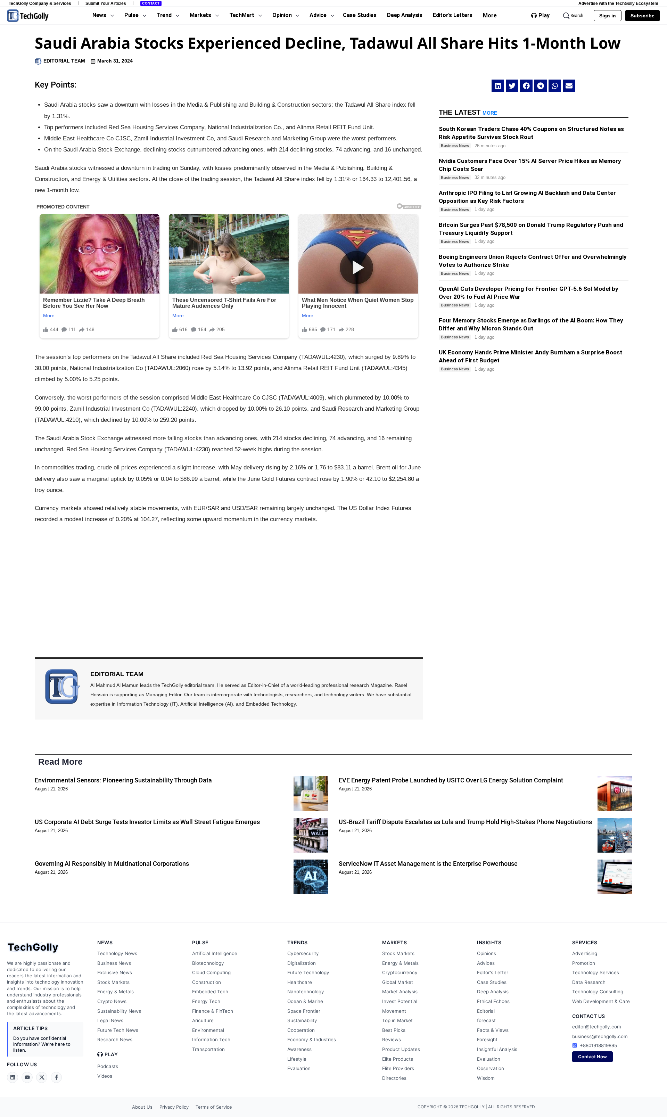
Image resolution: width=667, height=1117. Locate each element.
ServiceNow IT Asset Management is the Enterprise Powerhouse (428, 863)
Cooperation (301, 1030)
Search (576, 15)
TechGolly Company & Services (40, 3)
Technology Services (595, 972)
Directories (394, 1078)
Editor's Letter (492, 972)
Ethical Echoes (493, 1001)
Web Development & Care (601, 1001)
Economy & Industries (311, 1039)
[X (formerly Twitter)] (41, 1077)
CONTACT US (588, 1016)
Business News (114, 963)
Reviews (391, 1039)
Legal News (110, 1020)
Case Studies (492, 982)
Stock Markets (113, 982)
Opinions (486, 953)
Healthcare (299, 982)
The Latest (468, 112)
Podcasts (107, 1066)
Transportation (208, 1049)
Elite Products (397, 1059)
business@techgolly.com (600, 1036)
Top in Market (397, 1020)
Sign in (607, 15)
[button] (498, 86)
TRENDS (297, 942)
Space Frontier (303, 1011)
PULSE (200, 942)
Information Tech (211, 1039)
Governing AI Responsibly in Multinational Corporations (112, 863)
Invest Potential (399, 1001)
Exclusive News (114, 972)
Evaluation (299, 1068)
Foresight (487, 1039)
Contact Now (592, 1056)
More (490, 15)
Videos (104, 1076)
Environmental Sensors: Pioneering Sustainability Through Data (123, 780)
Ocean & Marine (305, 1001)
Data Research (589, 982)
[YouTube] (27, 1077)
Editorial (486, 1011)
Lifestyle (296, 1059)
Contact (151, 3)
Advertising (584, 953)
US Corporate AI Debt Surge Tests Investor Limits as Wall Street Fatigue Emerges (147, 822)
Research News (114, 1039)
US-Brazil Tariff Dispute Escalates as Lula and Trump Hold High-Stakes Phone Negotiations (465, 822)
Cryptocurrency (400, 972)
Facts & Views (493, 1030)
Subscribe (642, 15)
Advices (486, 963)
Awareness (299, 1049)
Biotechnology (208, 963)
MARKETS (394, 942)
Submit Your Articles (105, 3)
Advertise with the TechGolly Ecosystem (618, 3)
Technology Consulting (597, 991)
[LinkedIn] (12, 1077)
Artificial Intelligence (214, 953)
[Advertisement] (229, 581)
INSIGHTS (489, 942)
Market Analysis (400, 991)
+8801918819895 (598, 1045)
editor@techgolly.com (596, 1026)
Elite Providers (398, 1068)
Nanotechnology (305, 991)
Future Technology (308, 972)
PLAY (111, 1054)
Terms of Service (214, 1107)
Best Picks (393, 1030)
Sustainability (302, 1020)
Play (544, 16)
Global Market (397, 982)
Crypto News (111, 1001)
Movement (394, 1011)
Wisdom (486, 1078)
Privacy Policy (174, 1107)
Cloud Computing (211, 972)
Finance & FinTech (212, 1011)
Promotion (583, 963)
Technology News (117, 953)
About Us (142, 1107)
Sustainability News (119, 1011)
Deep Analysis (493, 991)
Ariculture (203, 1020)
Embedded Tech (210, 991)
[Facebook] (56, 1077)
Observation (490, 1068)
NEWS (105, 942)
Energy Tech (206, 1001)
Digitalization (301, 963)
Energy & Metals (115, 991)
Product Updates (401, 1049)
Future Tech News (117, 1030)
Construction (206, 982)
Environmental (208, 1030)
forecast (486, 1020)
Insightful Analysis (497, 1049)
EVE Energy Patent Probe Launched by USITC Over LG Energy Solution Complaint (451, 780)
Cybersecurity (303, 953)
